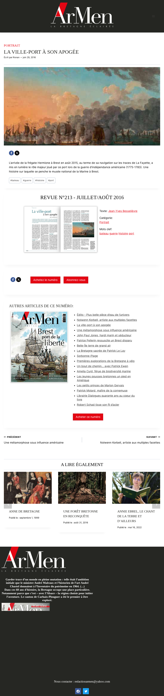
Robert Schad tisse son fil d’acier (98, 404)
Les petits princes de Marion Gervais (100, 385)
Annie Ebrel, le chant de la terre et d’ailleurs (136, 516)
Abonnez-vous (75, 280)
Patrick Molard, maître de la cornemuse (102, 390)
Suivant (156, 505)
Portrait (12, 45)
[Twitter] (86, 691)
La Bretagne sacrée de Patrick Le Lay (101, 350)
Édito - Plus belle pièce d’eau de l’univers (103, 314)
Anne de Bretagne (24, 511)
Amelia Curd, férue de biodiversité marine (104, 371)
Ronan (16, 57)
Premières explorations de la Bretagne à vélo (106, 361)
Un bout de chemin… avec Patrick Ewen (102, 366)
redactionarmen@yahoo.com (92, 681)
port (51, 180)
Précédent (8, 505)
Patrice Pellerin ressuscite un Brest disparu (104, 340)
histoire (39, 180)
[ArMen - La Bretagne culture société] (82, 15)
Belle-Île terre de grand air (94, 345)
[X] (17, 153)
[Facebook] (11, 153)
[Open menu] (153, 16)
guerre (27, 180)
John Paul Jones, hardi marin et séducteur (104, 335)
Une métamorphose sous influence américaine (107, 330)
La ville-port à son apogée (94, 325)
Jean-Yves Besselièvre (122, 211)
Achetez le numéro (45, 280)
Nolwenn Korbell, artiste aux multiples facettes (107, 320)
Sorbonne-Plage (87, 355)
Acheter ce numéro (88, 416)
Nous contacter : (64, 681)
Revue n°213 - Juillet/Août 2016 (82, 197)
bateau (14, 180)
